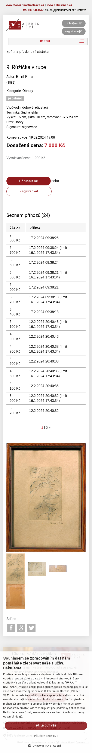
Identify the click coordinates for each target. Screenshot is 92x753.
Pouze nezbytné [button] (46, 736)
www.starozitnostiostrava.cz (25, 5)
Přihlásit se (28, 181)
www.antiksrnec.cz (60, 5)
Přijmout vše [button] (46, 725)
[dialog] (46, 702)
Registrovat (29, 191)
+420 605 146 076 (32, 10)
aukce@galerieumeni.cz (59, 10)
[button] (46, 745)
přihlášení (72, 23)
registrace (72, 31)
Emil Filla (24, 76)
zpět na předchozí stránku (27, 52)
